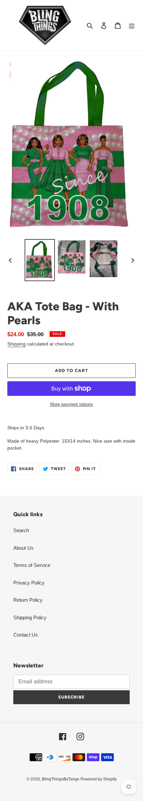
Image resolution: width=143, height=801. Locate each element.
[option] (40, 260)
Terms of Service (31, 565)
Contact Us (25, 635)
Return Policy (28, 600)
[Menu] (132, 25)
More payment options (71, 404)
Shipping (16, 343)
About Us (23, 548)
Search (21, 530)
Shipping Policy (30, 617)
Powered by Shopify (98, 779)
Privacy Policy (29, 582)
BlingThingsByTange (61, 779)
